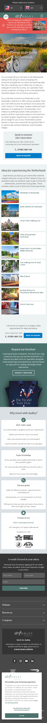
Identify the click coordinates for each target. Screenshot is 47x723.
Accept (21, 715)
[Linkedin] (32, 661)
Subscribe (23, 588)
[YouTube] (26, 661)
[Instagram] (20, 661)
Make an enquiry (23, 156)
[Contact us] (5, 16)
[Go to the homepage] (24, 16)
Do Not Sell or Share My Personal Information (21, 709)
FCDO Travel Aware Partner (23, 523)
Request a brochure (23, 373)
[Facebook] (14, 661)
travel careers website (23, 649)
